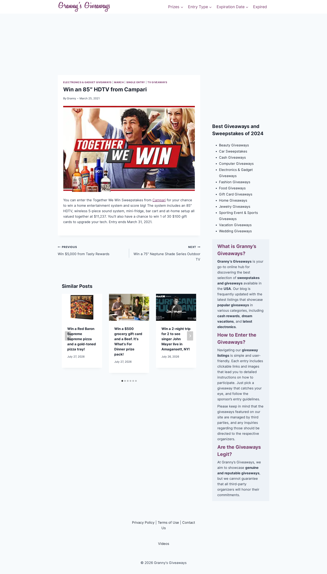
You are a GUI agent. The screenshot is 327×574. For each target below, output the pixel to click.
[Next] (190, 336)
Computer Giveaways (236, 164)
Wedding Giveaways (235, 231)
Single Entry (135, 82)
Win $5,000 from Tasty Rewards (83, 250)
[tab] (122, 381)
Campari (159, 200)
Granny (71, 98)
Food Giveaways (232, 188)
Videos (163, 544)
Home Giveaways (233, 200)
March (119, 82)
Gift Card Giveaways (235, 194)
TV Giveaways (157, 82)
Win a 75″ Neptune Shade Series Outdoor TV (167, 253)
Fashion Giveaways (234, 182)
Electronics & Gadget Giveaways (87, 82)
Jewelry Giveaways (234, 207)
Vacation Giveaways (235, 225)
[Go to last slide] (68, 336)
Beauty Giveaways (234, 145)
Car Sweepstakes (233, 151)
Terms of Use (168, 522)
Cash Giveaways (232, 157)
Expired (260, 6)
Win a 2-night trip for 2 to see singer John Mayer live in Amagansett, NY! (176, 339)
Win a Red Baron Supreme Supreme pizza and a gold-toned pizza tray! (81, 339)
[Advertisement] (163, 51)
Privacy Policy (143, 522)
